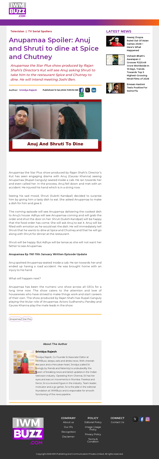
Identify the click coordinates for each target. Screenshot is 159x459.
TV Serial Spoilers (40, 31)
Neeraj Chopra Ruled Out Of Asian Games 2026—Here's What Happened (138, 44)
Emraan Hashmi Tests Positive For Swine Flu (137, 87)
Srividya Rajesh (28, 90)
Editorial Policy (93, 422)
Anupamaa (15, 319)
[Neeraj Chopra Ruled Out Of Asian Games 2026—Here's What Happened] (115, 41)
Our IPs (68, 427)
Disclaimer (68, 436)
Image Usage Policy (93, 428)
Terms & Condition (93, 440)
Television (17, 31)
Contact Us (117, 422)
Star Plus (27, 319)
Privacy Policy (93, 434)
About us (68, 422)
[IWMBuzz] (17, 9)
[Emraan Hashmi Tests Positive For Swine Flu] (115, 88)
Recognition (68, 431)
